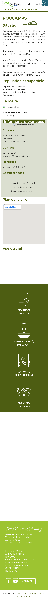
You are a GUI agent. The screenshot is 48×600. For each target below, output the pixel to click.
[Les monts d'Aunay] (11, 4)
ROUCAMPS (11, 571)
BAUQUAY (10, 557)
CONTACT (27, 581)
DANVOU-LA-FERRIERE (16, 562)
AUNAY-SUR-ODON (14, 554)
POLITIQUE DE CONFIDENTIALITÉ (24, 596)
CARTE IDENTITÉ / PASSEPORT (24, 343)
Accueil (7, 9)
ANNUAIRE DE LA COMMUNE (24, 373)
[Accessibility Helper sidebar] (45, 3)
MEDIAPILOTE (20, 594)
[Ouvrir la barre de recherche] (29, 4)
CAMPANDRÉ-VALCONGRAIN (19, 559)
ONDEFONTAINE (13, 568)
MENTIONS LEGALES (36, 594)
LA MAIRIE (18, 9)
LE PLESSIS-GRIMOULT (16, 565)
